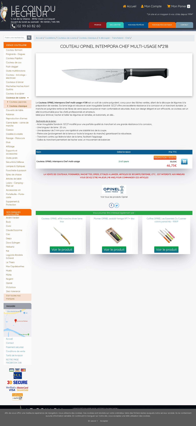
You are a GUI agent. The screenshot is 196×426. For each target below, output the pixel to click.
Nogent (9, 279)
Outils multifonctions (16, 71)
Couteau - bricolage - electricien (16, 76)
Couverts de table (15, 110)
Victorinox (11, 287)
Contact (10, 343)
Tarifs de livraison (14, 355)
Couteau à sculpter (15, 93)
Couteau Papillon (14, 58)
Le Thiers (10, 262)
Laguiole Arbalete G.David (14, 256)
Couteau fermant (14, 50)
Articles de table (14, 178)
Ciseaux (10, 130)
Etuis (8, 142)
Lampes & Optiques (16, 166)
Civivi (8, 226)
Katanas (10, 114)
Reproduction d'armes (17, 118)
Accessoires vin (13, 190)
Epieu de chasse (14, 174)
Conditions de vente (15, 351)
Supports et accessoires (12, 152)
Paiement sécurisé (14, 347)
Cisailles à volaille (14, 134)
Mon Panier (180, 6)
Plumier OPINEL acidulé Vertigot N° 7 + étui (114, 218)
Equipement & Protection (12, 203)
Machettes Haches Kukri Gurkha (17, 88)
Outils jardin (12, 158)
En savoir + (93, 421)
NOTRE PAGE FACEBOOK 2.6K (14, 361)
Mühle (8, 274)
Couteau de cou (14, 62)
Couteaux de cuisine (16, 97)
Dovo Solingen (13, 242)
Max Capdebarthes (15, 266)
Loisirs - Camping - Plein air (15, 184)
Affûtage (10, 146)
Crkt (8, 234)
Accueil (131, 6)
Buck (8, 222)
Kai (7, 251)
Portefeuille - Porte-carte (15, 196)
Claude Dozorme (14, 230)
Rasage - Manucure (15, 138)
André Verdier (12, 217)
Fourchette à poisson (16, 170)
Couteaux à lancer (15, 82)
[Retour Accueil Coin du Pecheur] (4, 12)
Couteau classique (18, 106)
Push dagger (12, 66)
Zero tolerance (13, 291)
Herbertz (10, 247)
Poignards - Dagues (16, 54)
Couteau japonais (17, 102)
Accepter (104, 421)
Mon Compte (153, 6)
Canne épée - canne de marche (17, 124)
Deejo (9, 238)
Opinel (9, 283)
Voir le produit (62, 249)
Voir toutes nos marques (13, 297)
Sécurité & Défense (15, 162)
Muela (9, 270)
